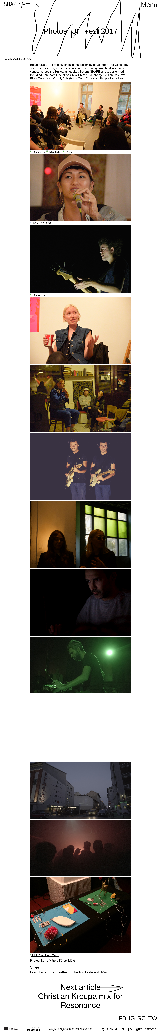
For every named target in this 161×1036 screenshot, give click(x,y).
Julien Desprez (115, 75)
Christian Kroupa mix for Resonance (80, 996)
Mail (104, 972)
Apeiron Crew (68, 75)
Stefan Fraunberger (91, 75)
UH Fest (51, 64)
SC (141, 1018)
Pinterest (92, 972)
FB (122, 1018)
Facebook (46, 972)
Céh (80, 78)
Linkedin (76, 972)
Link (33, 972)
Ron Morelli (50, 75)
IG (132, 1018)
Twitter (62, 972)
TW (152, 1018)
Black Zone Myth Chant (45, 78)
